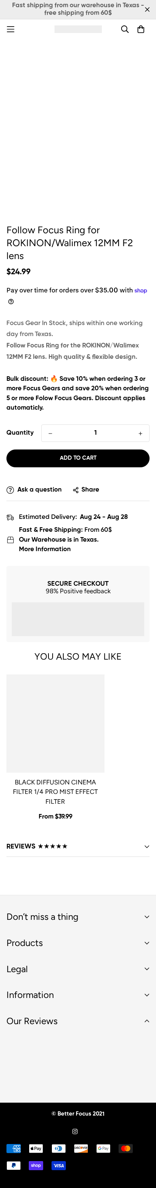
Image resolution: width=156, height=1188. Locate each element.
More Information (45, 549)
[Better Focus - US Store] (78, 29)
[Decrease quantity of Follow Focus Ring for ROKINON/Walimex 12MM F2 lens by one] (50, 433)
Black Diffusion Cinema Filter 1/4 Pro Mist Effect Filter (55, 791)
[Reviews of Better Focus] (78, 1061)
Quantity (20, 433)
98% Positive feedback (78, 591)
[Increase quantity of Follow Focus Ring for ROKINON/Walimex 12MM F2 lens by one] (140, 433)
